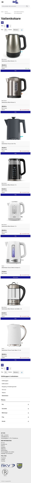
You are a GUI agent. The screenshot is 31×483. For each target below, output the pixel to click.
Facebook (3, 458)
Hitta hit (3, 445)
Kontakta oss (4, 444)
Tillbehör (4, 392)
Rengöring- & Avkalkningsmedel (9, 386)
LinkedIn (3, 459)
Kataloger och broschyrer (7, 453)
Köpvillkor (3, 447)
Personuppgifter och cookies (7, 451)
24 (5, 29)
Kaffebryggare (5, 380)
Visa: (2, 29)
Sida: (2, 25)
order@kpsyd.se (5, 436)
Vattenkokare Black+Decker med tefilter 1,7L (12, 308)
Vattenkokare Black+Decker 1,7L (9, 61)
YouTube (3, 461)
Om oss (3, 442)
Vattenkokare (5, 395)
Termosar (4, 389)
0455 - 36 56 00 (4, 435)
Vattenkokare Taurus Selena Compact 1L (11, 267)
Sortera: (10, 29)
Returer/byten (4, 450)
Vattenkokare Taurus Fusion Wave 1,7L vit (11, 350)
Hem (2, 11)
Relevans (15, 29)
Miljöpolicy (3, 448)
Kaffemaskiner (5, 383)
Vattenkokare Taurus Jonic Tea (9, 143)
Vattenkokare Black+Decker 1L (9, 102)
